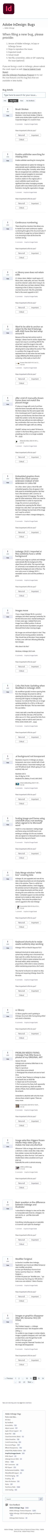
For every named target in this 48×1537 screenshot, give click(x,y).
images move (21, 610)
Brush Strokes (21, 109)
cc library (19, 1009)
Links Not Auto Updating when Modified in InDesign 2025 (30, 686)
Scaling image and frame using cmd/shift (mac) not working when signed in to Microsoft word (30, 822)
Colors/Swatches (10, 1439)
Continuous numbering (26, 222)
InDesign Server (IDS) (12, 1459)
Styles (7, 1484)
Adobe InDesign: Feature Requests (20, 1511)
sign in (22, 1403)
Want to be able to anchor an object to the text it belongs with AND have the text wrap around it (29, 330)
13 (39, 1378)
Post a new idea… (11, 1417)
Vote (7, 115)
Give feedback (14, 1505)
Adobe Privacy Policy (28, 1531)
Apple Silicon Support (12, 1431)
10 (27, 1378)
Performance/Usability (12, 1470)
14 (43, 1378)
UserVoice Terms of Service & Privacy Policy (26, 1529)
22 (20, 1382)
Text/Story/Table (10, 1487)
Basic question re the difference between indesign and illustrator (30, 1204)
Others (7, 1462)
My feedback (30, 101)
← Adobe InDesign (8, 28)
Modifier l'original (23, 1258)
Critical (23, 139)
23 (24, 1382)
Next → (30, 1382)
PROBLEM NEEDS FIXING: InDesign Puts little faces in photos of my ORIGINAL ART (28, 1055)
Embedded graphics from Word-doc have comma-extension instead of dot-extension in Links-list (27, 480)
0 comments (19, 124)
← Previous (8, 1378)
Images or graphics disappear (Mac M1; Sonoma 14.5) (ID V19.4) (29, 1318)
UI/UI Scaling (9, 1490)
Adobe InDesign (8, 1529)
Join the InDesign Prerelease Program (18, 75)
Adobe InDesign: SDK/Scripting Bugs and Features (25, 1513)
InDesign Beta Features (17, 1518)
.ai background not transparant (30, 756)
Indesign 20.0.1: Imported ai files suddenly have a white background (28, 553)
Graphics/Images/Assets (31, 124)
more (20, 436)
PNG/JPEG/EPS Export (12, 1473)
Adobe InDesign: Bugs (16, 1508)
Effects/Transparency (11, 1448)
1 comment (18, 192)
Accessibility (9, 1425)
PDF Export (8, 1467)
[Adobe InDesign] (9, 9)
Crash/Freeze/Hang (11, 1442)
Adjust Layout (9, 1428)
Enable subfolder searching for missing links (30, 155)
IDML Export (9, 1456)
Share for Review (10, 1481)
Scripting (8, 1479)
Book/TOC (8, 1434)
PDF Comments (10, 1465)
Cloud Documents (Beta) (13, 1436)
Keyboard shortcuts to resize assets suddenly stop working (29, 942)
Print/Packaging (10, 1476)
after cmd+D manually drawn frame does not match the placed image (29, 400)
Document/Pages (10, 1445)
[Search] (41, 1499)
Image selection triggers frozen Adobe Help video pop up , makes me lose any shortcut (30, 1142)
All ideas (7, 1420)
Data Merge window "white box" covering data (28, 873)
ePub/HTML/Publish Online (13, 1450)
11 (30, 1378)
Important (36, 135)
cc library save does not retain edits (29, 273)
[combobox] (22, 1499)
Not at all (23, 135)
